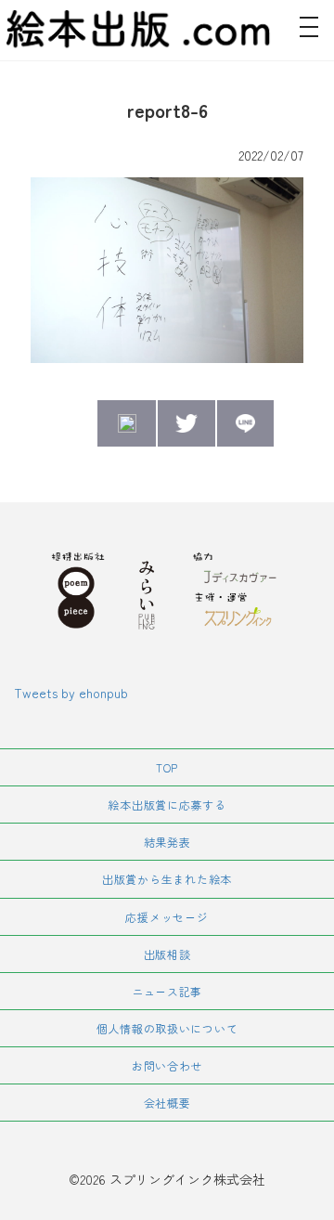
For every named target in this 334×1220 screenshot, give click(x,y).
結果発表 (167, 842)
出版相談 (167, 954)
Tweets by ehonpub (71, 692)
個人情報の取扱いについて (167, 1028)
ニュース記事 (167, 991)
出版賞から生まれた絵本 (167, 879)
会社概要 (167, 1102)
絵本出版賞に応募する (166, 804)
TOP (167, 767)
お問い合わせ (167, 1065)
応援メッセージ (166, 917)
